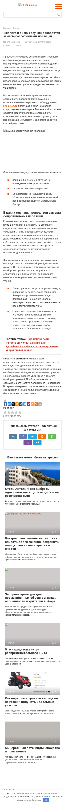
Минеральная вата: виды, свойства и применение (32, 749)
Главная (7, 28)
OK (46, 800)
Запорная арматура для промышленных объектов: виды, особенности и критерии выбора (30, 597)
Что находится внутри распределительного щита (26, 651)
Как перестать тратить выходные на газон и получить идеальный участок (31, 701)
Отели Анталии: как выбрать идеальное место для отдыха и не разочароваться (32, 492)
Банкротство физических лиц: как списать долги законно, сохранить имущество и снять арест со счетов (32, 543)
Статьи (16, 28)
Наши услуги (10, 105)
